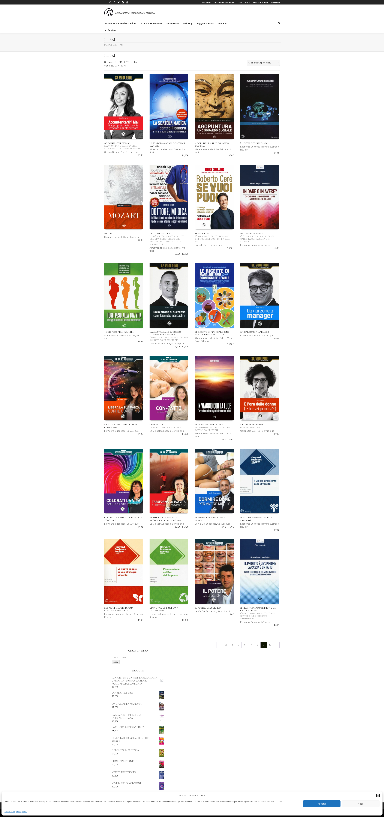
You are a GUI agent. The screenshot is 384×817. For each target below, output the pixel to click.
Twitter (118, 2)
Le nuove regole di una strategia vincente (118, 609)
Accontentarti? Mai (123, 146)
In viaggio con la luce (212, 427)
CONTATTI (275, 2)
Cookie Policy (9, 812)
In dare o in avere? (257, 237)
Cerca (115, 662)
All (125, 65)
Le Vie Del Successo (115, 431)
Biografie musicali (113, 237)
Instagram (123, 2)
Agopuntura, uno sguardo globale (212, 144)
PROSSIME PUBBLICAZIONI (224, 2)
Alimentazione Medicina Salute (165, 149)
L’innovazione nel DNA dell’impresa (164, 609)
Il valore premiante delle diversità (256, 519)
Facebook (114, 2)
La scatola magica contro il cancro (167, 144)
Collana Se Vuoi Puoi (114, 152)
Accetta (322, 803)
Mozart (109, 233)
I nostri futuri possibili (254, 143)
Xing (110, 2)
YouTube (127, 2)
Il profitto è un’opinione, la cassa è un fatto (258, 613)
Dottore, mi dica (167, 239)
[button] (378, 795)
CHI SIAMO (206, 2)
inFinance (266, 245)
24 (116, 65)
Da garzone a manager (254, 332)
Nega (360, 803)
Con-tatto (165, 426)
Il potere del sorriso (208, 607)
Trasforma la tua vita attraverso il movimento (165, 519)
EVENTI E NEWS (244, 2)
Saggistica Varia (131, 237)
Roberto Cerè (202, 245)
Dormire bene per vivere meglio (210, 519)
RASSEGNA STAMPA (260, 2)
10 (270, 644)
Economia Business (250, 146)
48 (120, 65)
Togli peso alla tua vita (119, 332)
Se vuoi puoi (132, 152)
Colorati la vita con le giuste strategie (123, 519)
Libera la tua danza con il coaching (120, 426)
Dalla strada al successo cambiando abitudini (169, 336)
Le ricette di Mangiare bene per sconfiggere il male (212, 333)
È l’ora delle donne (252, 426)
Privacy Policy (21, 812)
